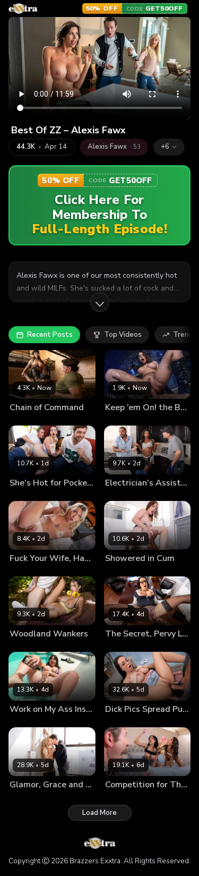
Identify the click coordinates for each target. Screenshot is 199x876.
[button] (169, 147)
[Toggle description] (99, 302)
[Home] (23, 8)
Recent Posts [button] (50, 334)
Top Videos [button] (123, 334)
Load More (99, 813)
